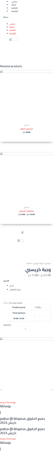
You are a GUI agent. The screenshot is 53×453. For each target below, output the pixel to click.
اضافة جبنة (14, 303)
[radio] (30, 286)
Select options (26, 220)
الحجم (6, 280)
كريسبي (48, 263)
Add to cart (26, 138)
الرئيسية (14, 11)
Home (29, 263)
